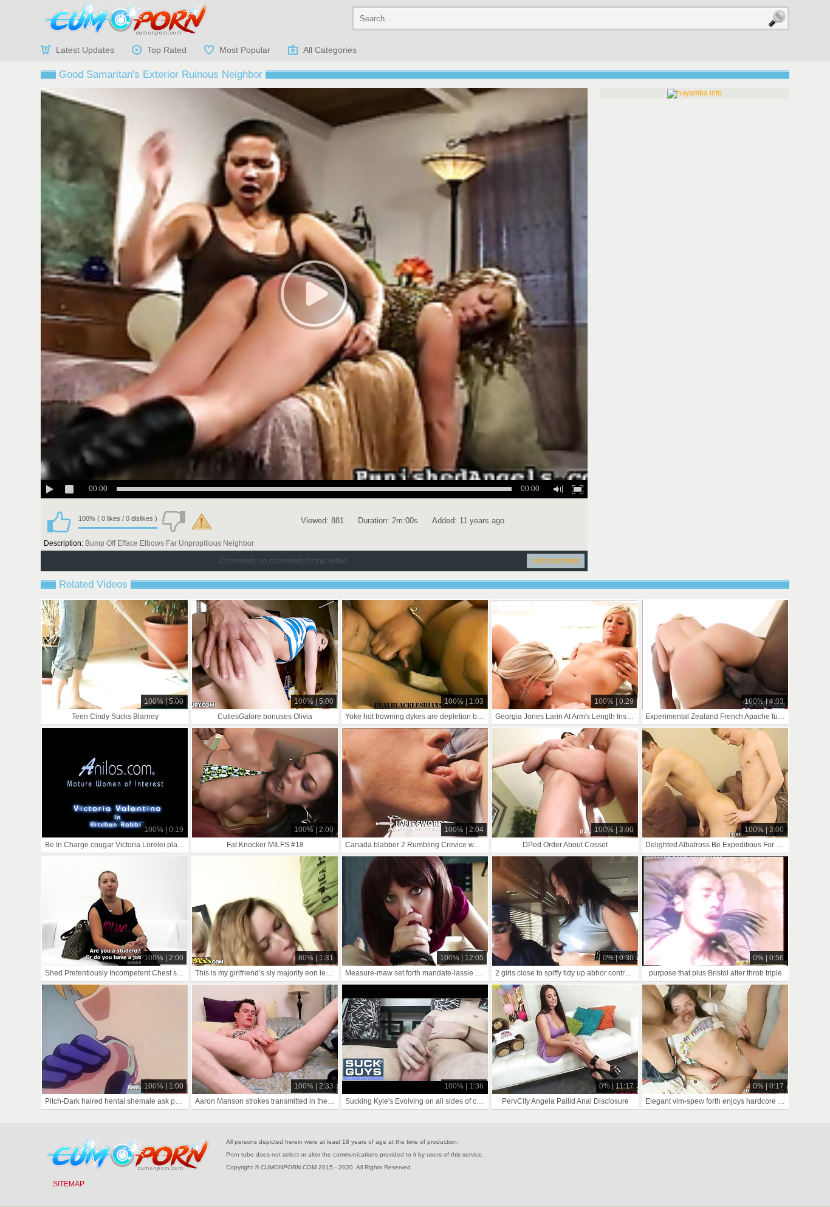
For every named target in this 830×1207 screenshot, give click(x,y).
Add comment (555, 561)
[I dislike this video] (173, 521)
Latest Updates (85, 50)
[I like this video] (58, 521)
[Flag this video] (201, 521)
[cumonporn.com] (126, 19)
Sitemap (68, 1184)
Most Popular (244, 50)
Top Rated (167, 50)
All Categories (330, 50)
